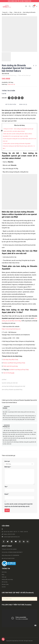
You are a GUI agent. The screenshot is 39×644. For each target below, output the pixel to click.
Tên (6, 486)
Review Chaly (5, 584)
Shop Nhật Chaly (7, 598)
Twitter (12, 98)
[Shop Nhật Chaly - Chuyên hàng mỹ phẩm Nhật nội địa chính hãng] (7, 6)
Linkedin (23, 541)
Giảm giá (4, 577)
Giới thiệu (4, 572)
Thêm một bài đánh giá (24, 75)
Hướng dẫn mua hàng (7, 579)
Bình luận (8, 467)
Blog (3, 574)
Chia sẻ (4, 98)
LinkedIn (15, 98)
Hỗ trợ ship (4, 582)
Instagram (19, 541)
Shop (11, 12)
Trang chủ (5, 12)
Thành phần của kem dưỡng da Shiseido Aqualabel (16, 143)
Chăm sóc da (17, 12)
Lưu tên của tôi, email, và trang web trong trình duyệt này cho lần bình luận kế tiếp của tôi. (18, 505)
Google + (19, 98)
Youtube (15, 541)
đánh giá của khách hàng (9, 75)
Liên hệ (3, 586)
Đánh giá (7, 461)
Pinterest (11, 541)
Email (22, 98)
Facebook (9, 98)
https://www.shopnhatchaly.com (11, 329)
